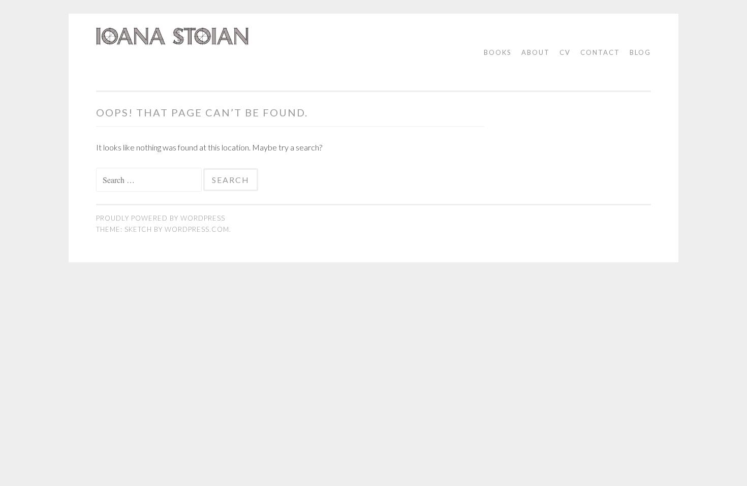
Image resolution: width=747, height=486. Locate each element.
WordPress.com (197, 229)
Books (498, 52)
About (535, 52)
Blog (640, 52)
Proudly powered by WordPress (160, 218)
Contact (600, 52)
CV (565, 52)
